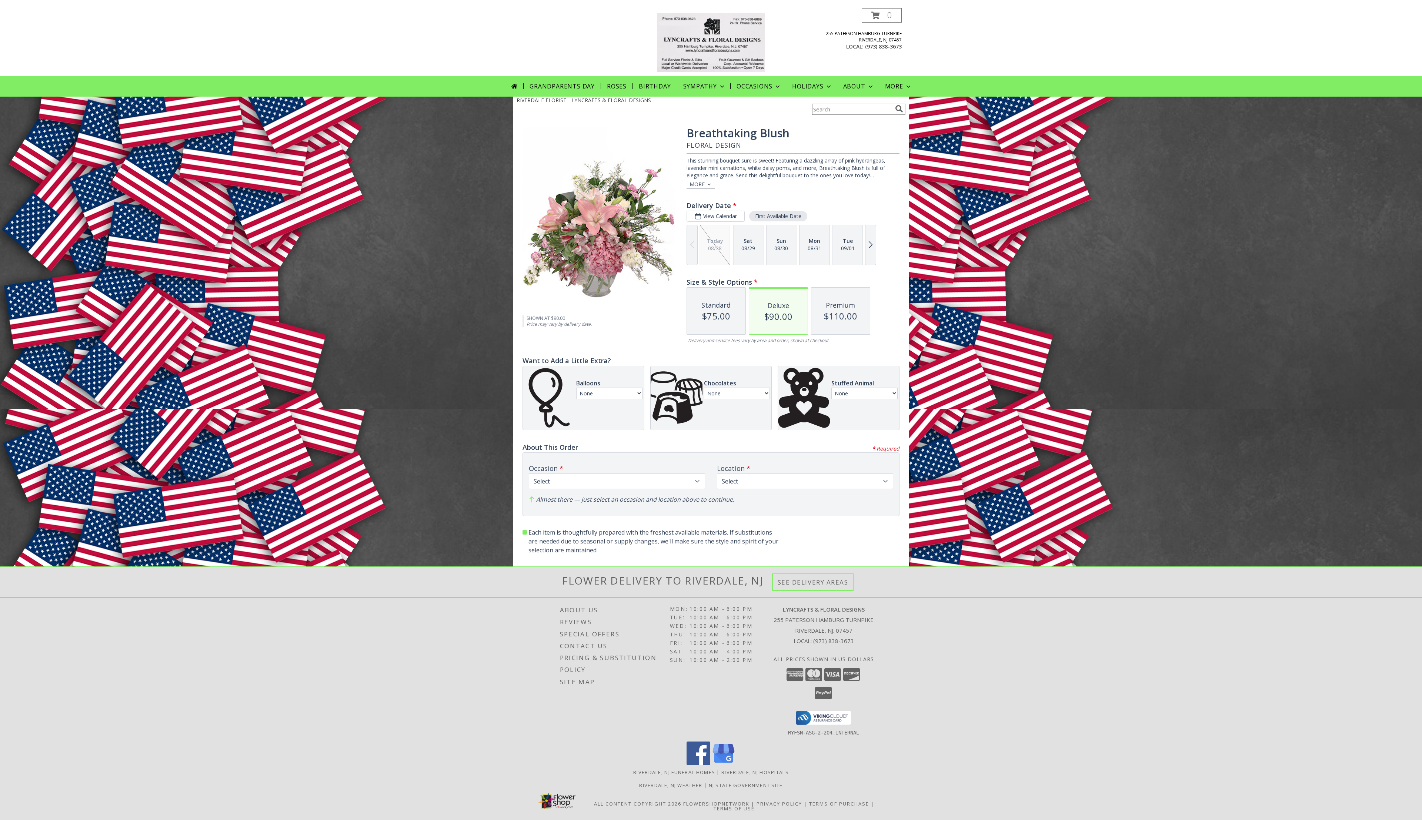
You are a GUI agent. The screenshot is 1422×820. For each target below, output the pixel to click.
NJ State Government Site (746, 785)
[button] (882, 15)
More (894, 86)
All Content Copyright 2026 (637, 803)
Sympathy (700, 86)
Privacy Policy (779, 803)
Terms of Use (734, 808)
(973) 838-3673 (883, 46)
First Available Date (778, 216)
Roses (617, 86)
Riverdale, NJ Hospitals (755, 772)
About (854, 86)
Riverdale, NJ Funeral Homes (674, 772)
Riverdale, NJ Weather (670, 785)
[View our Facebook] (698, 763)
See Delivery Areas (813, 582)
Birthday (655, 86)
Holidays (807, 86)
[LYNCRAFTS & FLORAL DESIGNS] (710, 42)
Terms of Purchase (839, 803)
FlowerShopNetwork (716, 803)
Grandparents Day (562, 86)
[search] (899, 109)
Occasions (754, 86)
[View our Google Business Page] (723, 763)
